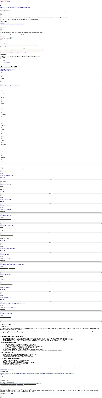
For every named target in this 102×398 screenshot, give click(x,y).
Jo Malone (34, 51)
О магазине (2, 7)
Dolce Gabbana (18, 50)
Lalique (12, 52)
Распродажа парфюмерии (36, 383)
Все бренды (2, 58)
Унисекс (10, 70)
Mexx (24, 52)
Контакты (28, 7)
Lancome (15, 52)
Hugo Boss (19, 51)
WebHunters (10, 393)
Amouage (8, 49)
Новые (18, 85)
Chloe (7, 50)
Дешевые (11, 85)
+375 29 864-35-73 (20, 385)
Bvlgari (26, 49)
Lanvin (18, 52)
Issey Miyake (24, 51)
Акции (15, 7)
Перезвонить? (3, 27)
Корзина (2, 42)
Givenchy (7, 51)
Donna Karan (24, 50)
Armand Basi (19, 49)
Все (1, 70)
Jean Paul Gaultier (29, 51)
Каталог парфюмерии (4, 383)
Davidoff (14, 50)
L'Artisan (6, 52)
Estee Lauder (31, 50)
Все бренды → (3, 48)
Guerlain (13, 51)
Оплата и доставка (10, 7)
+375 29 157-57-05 (4, 385)
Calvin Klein (32, 49)
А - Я (4, 57)
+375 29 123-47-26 (12, 385)
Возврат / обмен (33, 384)
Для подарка (20, 383)
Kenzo (1, 52)
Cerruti (1, 50)
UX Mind (9, 387)
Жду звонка (3, 36)
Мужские (7, 70)
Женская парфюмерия (10, 48)
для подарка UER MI (10, 69)
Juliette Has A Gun (39, 51)
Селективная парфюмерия (13, 383)
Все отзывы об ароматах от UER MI (7, 369)
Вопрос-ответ (17, 384)
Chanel (4, 50)
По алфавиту (2, 85)
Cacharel (28, 49)
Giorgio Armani (3, 51)
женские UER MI (3, 69)
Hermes (16, 51)
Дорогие (15, 85)
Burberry (22, 49)
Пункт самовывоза (20, 7)
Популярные (7, 85)
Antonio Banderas (13, 49)
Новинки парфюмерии (27, 383)
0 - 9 (1, 57)
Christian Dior (10, 50)
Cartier (42, 49)
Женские (3, 70)
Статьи (25, 7)
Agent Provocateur (3, 49)
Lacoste (9, 52)
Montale (26, 52)
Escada (27, 50)
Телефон (22, 34)
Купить (50, 179)
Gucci (10, 51)
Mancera (21, 52)
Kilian (4, 52)
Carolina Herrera (38, 49)
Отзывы (6, 7)
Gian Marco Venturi (37, 50)
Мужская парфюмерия (18, 48)
